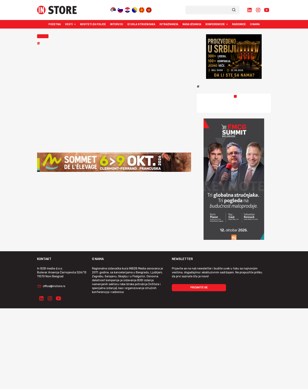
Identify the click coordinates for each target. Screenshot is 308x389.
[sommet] (114, 162)
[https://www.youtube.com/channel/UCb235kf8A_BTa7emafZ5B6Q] (266, 10)
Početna (54, 24)
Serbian (113, 9)
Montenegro (149, 9)
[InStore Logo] (57, 10)
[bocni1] (234, 179)
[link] (234, 10)
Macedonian (141, 9)
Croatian (127, 9)
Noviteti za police (93, 24)
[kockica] (234, 56)
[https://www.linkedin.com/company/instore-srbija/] (249, 10)
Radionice (239, 24)
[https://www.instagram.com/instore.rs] (258, 10)
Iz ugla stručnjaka (141, 24)
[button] (42, 36)
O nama (255, 24)
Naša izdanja (192, 24)
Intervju (116, 24)
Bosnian (134, 9)
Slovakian (120, 9)
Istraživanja (169, 24)
